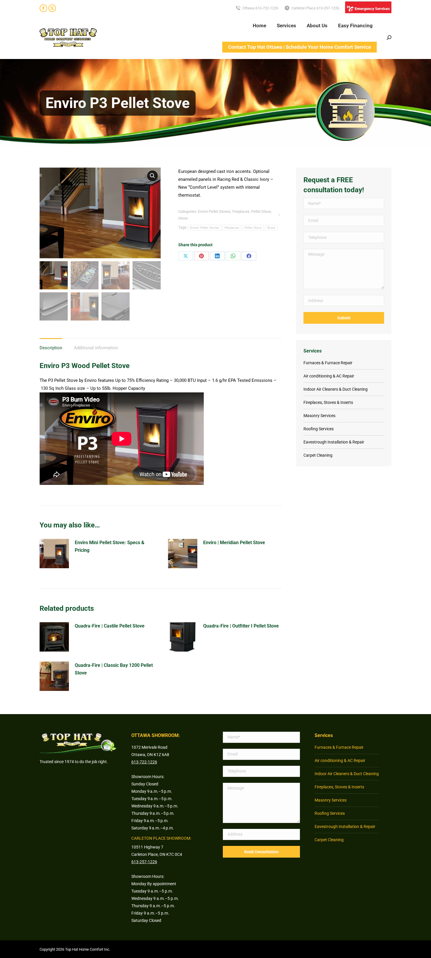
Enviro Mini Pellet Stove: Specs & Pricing (110, 546)
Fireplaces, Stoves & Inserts (328, 402)
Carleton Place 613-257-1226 (315, 8)
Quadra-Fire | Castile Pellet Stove (110, 626)
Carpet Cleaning (317, 455)
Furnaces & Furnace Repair (327, 362)
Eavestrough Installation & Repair (333, 442)
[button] (152, 176)
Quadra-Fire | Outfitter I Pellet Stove (241, 626)
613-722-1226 (144, 762)
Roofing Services (318, 428)
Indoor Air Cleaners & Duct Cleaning (335, 389)
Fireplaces (241, 211)
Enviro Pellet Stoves (214, 211)
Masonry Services (319, 415)
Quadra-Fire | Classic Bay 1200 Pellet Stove (114, 669)
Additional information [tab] (96, 347)
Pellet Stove (261, 211)
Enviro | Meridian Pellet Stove (234, 542)
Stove (183, 218)
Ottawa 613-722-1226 (260, 8)
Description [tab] (51, 347)
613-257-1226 (144, 861)
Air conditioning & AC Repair (328, 376)
